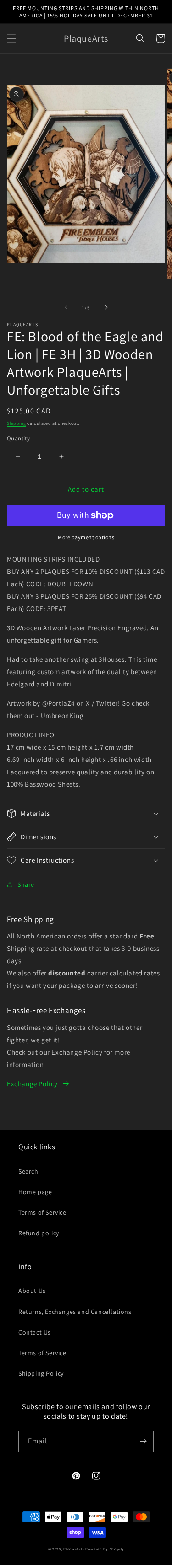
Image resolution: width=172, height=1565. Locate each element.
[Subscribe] (143, 1441)
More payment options (86, 537)
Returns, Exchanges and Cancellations (75, 1312)
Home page (35, 1192)
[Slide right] (106, 307)
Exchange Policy (32, 1083)
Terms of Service (42, 1212)
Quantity (18, 438)
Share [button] (25, 884)
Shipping (16, 423)
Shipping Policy (41, 1373)
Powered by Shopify (104, 1548)
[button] (11, 38)
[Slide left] (66, 307)
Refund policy (38, 1233)
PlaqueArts (73, 1548)
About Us (32, 1290)
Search (28, 1171)
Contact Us (34, 1332)
